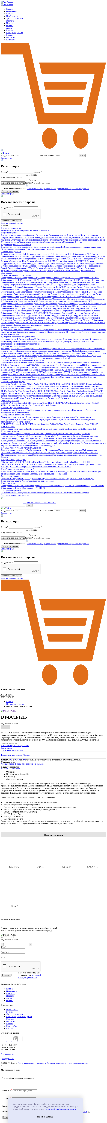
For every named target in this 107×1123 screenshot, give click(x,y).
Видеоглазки (49, 341)
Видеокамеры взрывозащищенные (16, 330)
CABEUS (24, 462)
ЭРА (61, 398)
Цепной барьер (23, 474)
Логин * (4, 172)
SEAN (80, 396)
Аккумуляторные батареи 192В (71, 441)
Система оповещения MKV (18, 367)
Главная (9, 9)
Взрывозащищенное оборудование (16, 327)
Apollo (37, 384)
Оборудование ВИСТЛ (28, 301)
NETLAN (62, 467)
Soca (69, 391)
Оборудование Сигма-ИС (12, 315)
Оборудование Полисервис (39, 308)
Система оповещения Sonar (20, 370)
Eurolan (70, 462)
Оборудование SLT (31, 289)
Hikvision (75, 386)
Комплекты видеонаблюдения (14, 230)
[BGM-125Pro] (14, 852)
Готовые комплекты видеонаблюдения (18, 235)
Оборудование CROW (29, 280)
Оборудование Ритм (71, 311)
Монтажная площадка (42, 455)
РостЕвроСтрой (32, 405)
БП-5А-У (14, 906)
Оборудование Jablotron (20, 285)
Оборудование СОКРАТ (12, 318)
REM (55, 464)
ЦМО (55, 467)
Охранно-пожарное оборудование (16, 275)
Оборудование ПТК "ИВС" (87, 308)
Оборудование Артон (92, 294)
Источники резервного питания (47, 433)
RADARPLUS (62, 403)
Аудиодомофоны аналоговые (50, 339)
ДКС (11, 467)
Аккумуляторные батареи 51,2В (15, 441)
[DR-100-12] (67, 852)
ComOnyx (33, 462)
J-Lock (59, 389)
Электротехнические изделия (76, 493)
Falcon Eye (36, 386)
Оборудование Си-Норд (62, 315)
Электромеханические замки (39, 417)
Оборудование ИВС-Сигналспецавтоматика (72, 299)
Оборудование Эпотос (11, 488)
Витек (78, 393)
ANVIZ (30, 384)
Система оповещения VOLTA (30, 372)
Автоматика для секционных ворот (70, 471)
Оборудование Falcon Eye (59, 282)
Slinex (57, 391)
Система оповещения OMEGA (45, 367)
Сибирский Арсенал (93, 396)
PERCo (4, 391)
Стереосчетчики (8, 410)
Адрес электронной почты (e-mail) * (17, 183)
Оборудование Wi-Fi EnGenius (14, 256)
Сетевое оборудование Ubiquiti (50, 268)
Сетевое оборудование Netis (91, 263)
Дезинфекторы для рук (11, 481)
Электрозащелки (8, 419)
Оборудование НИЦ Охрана (14, 308)
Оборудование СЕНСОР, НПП (35, 313)
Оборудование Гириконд (12, 299)
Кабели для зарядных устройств (45, 443)
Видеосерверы (74, 235)
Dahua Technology (94, 384)
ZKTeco (64, 393)
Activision (15, 384)
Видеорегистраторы (58, 235)
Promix (11, 391)
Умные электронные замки (13, 417)
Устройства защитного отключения (47, 493)
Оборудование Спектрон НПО (37, 318)
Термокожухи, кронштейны (31, 242)
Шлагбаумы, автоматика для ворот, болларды (21, 469)
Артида (71, 393)
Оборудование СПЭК (23, 320)
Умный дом (48, 325)
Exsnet (28, 386)
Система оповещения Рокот (85, 374)
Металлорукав (51, 450)
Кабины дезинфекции (84, 478)
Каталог (9, 14)
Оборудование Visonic (51, 292)
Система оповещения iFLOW (23, 365)
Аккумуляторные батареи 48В (79, 438)
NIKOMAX (30, 464)
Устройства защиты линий (93, 240)
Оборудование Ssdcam (71, 289)
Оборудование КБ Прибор (40, 304)
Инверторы (75, 443)
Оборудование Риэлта (90, 311)
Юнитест (68, 398)
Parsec (100, 389)
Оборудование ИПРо (83, 301)
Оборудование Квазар (62, 304)
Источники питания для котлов (76, 433)
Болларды (34, 474)
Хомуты (4, 457)
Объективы (89, 237)
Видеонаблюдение (9, 233)
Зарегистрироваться (10, 191)
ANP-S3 (40, 867)
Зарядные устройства (21, 443)
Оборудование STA (90, 289)
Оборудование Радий (31, 311)
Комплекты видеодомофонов (29, 341)
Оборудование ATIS (49, 278)
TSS (26, 393)
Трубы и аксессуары (35, 450)
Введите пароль (47, 155)
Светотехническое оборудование (16, 493)
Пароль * (38, 172)
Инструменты (18, 452)
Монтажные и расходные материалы (68, 455)
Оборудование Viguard (30, 292)
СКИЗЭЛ (94, 424)
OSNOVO (47, 464)
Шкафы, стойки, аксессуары (13, 459)
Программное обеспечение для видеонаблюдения (32, 237)
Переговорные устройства (67, 341)
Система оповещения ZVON (57, 372)
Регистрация (6, 158)
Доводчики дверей (25, 419)
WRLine (5, 467)
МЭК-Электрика (21, 467)
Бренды (9, 30)
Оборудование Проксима (63, 308)
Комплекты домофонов (38, 230)
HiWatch (96, 386)
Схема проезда (7, 1054)
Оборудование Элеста (94, 485)
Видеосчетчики (23, 410)
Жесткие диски (62, 237)
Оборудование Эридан (61, 322)
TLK (69, 467)
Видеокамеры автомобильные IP (48, 247)
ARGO (43, 384)
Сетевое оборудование (11, 252)
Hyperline (78, 462)
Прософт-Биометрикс (53, 396)
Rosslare (26, 391)
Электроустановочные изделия (15, 495)
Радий (66, 396)
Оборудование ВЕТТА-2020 (33, 296)
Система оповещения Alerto (13, 363)
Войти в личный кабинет (12, 223)
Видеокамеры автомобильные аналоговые (82, 247)
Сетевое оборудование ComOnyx (70, 256)
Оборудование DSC (68, 280)
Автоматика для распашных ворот (38, 471)
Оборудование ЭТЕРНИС (33, 488)
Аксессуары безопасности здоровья (38, 481)
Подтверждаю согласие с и (46, 188)
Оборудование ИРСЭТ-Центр (14, 304)
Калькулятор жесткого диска (19, 1016)
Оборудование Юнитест (83, 322)
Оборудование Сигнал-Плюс (37, 315)
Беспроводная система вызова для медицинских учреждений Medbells (48, 351)
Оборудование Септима (59, 313)
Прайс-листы (12, 16)
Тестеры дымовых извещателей (28, 325)
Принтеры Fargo (75, 429)
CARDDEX (70, 384)
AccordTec (6, 384)
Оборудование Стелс (42, 320)
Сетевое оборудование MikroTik (64, 263)
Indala (23, 389)
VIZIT (39, 393)
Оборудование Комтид (11, 306)
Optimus (87, 389)
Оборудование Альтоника (25, 294)
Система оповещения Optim (71, 367)
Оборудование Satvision (12, 289)
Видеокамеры (42, 235)
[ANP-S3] (40, 852)
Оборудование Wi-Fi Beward (85, 254)
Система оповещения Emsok (68, 363)
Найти (29, 505)
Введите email (7, 208)
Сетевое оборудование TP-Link (22, 268)
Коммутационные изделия (70, 450)
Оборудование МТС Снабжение (43, 485)
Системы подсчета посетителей (15, 408)
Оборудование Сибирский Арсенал (86, 313)
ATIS (48, 384)
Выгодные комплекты (11, 228)
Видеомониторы (76, 237)
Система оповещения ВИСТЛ (31, 379)
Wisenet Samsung (49, 393)
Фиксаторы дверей (42, 419)
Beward (61, 384)
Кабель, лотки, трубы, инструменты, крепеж (21, 448)
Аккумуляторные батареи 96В (43, 441)
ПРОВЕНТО (46, 467)
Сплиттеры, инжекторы (21, 240)
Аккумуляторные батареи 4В (70, 436)
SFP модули (22, 270)
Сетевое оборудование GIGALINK (60, 259)
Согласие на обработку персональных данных (67, 1063)
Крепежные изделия (51, 452)
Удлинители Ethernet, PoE (40, 270)
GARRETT (6, 424)
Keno (80, 389)
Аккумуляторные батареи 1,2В (15, 436)
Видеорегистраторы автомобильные (17, 247)
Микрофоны (69, 242)
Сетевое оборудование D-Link (31, 259)
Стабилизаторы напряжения (93, 443)
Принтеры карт (8, 426)
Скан (87, 424)
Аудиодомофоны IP (10, 339)
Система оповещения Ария (82, 372)
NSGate (39, 464)
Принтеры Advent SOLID (41, 429)
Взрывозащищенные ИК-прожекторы (64, 332)
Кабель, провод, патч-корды (13, 450)
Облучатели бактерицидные (62, 478)
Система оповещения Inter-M (49, 365)
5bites (3, 462)
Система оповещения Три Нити (45, 377)
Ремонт (9, 35)
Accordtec (10, 462)
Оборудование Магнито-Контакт (57, 306)
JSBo (64, 389)
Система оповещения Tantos (77, 370)
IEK (85, 462)
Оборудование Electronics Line (90, 280)
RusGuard (34, 391)
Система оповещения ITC (74, 365)
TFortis (98, 464)
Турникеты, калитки (10, 400)
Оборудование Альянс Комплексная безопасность (59, 294)
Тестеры (78, 242)
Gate (47, 386)
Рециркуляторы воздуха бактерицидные (31, 478)
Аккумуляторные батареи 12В (25, 438)
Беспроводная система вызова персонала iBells (22, 348)
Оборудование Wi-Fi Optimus (41, 256)
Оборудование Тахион (74, 268)
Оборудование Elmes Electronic (15, 282)
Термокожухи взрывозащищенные (31, 332)
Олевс (34, 396)
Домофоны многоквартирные (27, 344)
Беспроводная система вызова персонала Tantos (65, 353)
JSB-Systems (72, 389)
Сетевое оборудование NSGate (15, 266)
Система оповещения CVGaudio (41, 363)
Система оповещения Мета (33, 374)
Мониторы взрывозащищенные (46, 330)
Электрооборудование (11, 490)
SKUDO (50, 391)
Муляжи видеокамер (53, 242)
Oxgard (94, 389)
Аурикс (12, 405)
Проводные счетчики (62, 410)
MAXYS (21, 464)
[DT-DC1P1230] (93, 852)
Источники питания (10, 431)
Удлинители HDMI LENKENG (66, 270)
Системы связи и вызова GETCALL (24, 358)
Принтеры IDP (89, 429)
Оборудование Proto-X (53, 287)
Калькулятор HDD (14, 33)
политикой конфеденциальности (41, 188)
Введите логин (7, 155)
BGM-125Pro (14, 867)
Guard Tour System (58, 386)
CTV (83, 384)
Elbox (64, 462)
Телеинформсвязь (9, 398)
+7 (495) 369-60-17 (48, 503)
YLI (59, 393)
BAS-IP (54, 384)
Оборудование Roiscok (94, 287)
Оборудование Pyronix (73, 287)
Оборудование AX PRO (88, 278)
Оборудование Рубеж (11, 313)
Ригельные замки (83, 417)
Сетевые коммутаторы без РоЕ (41, 254)
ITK (89, 462)
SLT (66, 464)
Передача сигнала (40, 240)
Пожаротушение (8, 483)
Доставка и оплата (14, 18)
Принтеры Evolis (60, 429)
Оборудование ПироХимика (71, 485)
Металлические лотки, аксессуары (16, 455)
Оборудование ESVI (38, 282)
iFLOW (16, 389)
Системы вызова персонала (13, 346)
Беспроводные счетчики (41, 410)
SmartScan (45, 424)
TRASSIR (19, 393)
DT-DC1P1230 (92, 867)
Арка (66, 424)
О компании (11, 11)
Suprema (5, 393)
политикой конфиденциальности (60, 1109)
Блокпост (20, 405)
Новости (10, 23)
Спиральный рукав (94, 455)
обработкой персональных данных (73, 188)
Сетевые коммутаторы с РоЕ (14, 254)
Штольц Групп (24, 398)
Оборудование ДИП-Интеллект (38, 299)
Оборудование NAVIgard (65, 285)
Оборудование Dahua (49, 280)
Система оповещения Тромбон (74, 377)
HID (68, 386)
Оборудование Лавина (32, 306)
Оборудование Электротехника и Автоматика (30, 322)
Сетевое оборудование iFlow (14, 261)
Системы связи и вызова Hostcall (55, 358)
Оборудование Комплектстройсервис (89, 304)
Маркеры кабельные (89, 452)
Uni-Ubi (32, 393)
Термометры (7, 478)
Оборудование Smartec (50, 289)
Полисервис (34, 467)
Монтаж (10, 21)
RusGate (73, 403)
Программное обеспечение (84, 410)
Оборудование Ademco (11, 278)
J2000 (53, 389)
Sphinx (53, 424)
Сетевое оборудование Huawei (89, 259)
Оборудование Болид (10, 296)
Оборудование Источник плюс (15, 485)
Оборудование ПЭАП (11, 311)
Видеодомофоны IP (28, 339)
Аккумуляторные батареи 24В (52, 438)
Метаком (27, 396)
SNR (70, 464)
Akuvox (23, 384)
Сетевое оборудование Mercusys (35, 263)
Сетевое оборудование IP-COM (41, 261)
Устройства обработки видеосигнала (65, 240)
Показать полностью (9, 743)
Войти (82, 156)
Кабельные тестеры (33, 452)
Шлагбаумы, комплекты (12, 471)
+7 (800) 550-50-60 (31, 503)
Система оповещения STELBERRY (49, 370)
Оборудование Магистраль (84, 306)
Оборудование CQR (10, 280)
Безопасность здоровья (11, 476)
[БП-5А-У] (14, 891)
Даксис (84, 393)
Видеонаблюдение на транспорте (16, 244)
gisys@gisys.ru (7, 1058)
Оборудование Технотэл (81, 320)
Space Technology (79, 391)
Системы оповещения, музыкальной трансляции (22, 360)
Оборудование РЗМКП (51, 311)
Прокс (40, 396)
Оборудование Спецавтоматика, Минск (69, 318)
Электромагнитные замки (63, 417)
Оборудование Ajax (31, 278)
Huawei (4, 389)
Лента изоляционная (70, 452)
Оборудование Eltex (64, 254)
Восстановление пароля (11, 221)
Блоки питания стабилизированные (17, 433)
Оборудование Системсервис (86, 315)
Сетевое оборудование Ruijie (42, 266)
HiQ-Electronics (86, 386)
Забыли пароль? (8, 194)
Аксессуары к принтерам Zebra (15, 429)
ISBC (47, 389)
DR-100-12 (66, 867)
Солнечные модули (46, 445)
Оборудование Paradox (32, 287)
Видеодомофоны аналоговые (76, 339)
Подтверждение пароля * (12, 177)
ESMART (10, 386)
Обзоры (9, 25)
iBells (10, 389)
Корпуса (5, 445)
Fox (43, 386)
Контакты (10, 40)
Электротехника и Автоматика (45, 398)
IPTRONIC (31, 389)
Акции (9, 28)
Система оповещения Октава (59, 374)
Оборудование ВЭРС (85, 296)
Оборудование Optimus (11, 287)
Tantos (12, 393)
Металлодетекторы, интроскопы (15, 422)
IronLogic (40, 389)
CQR (78, 384)
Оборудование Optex (86, 285)
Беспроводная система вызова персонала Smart (64, 348)
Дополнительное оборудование (40, 249)
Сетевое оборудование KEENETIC (71, 261)
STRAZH (98, 391)
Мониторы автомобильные (13, 249)
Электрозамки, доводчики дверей (16, 415)
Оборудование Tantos (10, 292)
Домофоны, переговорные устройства (18, 337)
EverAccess (20, 386)
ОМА (39, 403)
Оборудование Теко (61, 320)
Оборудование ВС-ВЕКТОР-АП (61, 296)
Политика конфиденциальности (32, 1063)
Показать (32, 175)
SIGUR (42, 391)
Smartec (63, 391)
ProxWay (18, 391)
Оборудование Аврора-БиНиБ (75, 292)
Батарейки (65, 443)
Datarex (58, 462)
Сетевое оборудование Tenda (68, 266)
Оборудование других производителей (56, 301)
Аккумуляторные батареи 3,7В (43, 436)
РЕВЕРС (73, 396)
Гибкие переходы (59, 419)
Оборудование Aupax (68, 278)
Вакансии (10, 37)
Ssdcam (90, 391)
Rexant (61, 464)
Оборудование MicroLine (42, 285)
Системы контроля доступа (13, 382)
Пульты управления (10, 242)
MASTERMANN (9, 464)
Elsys (3, 386)
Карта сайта (11, 1026)
